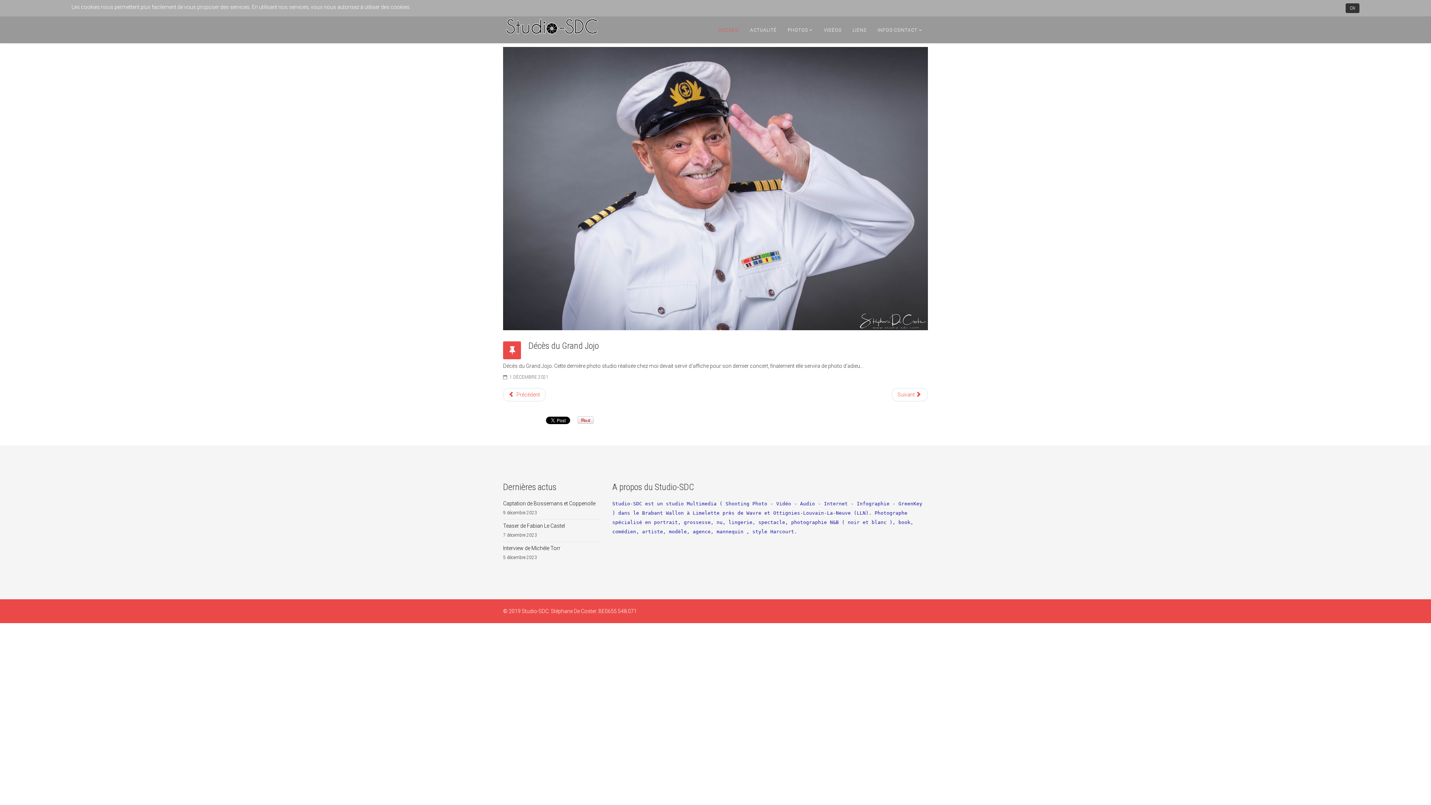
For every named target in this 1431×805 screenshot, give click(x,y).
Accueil (728, 30)
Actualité (763, 30)
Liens (859, 30)
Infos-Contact (897, 30)
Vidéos (832, 30)
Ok (1352, 8)
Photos (798, 30)
